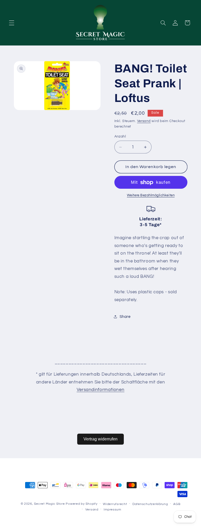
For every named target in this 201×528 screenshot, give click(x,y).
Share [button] (125, 317)
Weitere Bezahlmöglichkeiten (151, 195)
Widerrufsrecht (115, 504)
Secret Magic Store (49, 503)
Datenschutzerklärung (150, 504)
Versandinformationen (101, 389)
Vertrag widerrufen (100, 439)
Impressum (112, 509)
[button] (11, 23)
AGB (176, 504)
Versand (144, 121)
